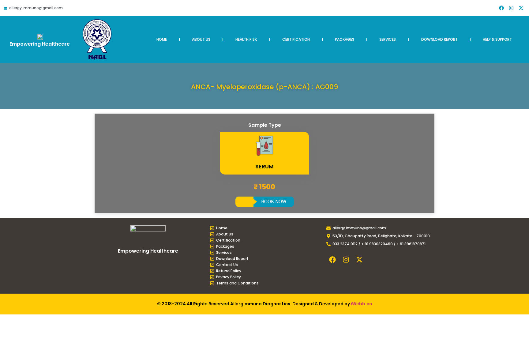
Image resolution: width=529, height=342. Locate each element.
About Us (201, 39)
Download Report (439, 39)
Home (161, 39)
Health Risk (246, 39)
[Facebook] (501, 8)
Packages (344, 39)
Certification (296, 39)
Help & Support (497, 39)
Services (387, 39)
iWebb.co (361, 304)
